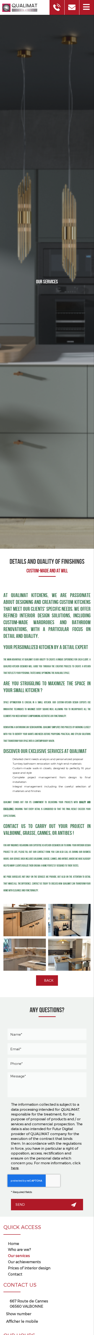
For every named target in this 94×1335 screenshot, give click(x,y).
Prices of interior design (29, 1268)
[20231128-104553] (24, 955)
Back (48, 980)
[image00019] (69, 920)
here (15, 1168)
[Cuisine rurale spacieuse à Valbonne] (24, 920)
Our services (19, 1255)
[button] (86, 7)
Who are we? (19, 1249)
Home (13, 1243)
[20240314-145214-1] (69, 955)
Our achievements (24, 1262)
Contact (15, 1274)
